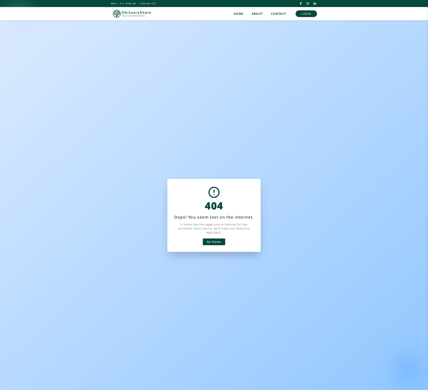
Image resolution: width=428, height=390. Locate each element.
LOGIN (306, 14)
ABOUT (257, 14)
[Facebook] (301, 3)
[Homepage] (132, 13)
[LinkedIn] (315, 3)
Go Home (214, 242)
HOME (238, 14)
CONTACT (278, 14)
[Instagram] (308, 3)
